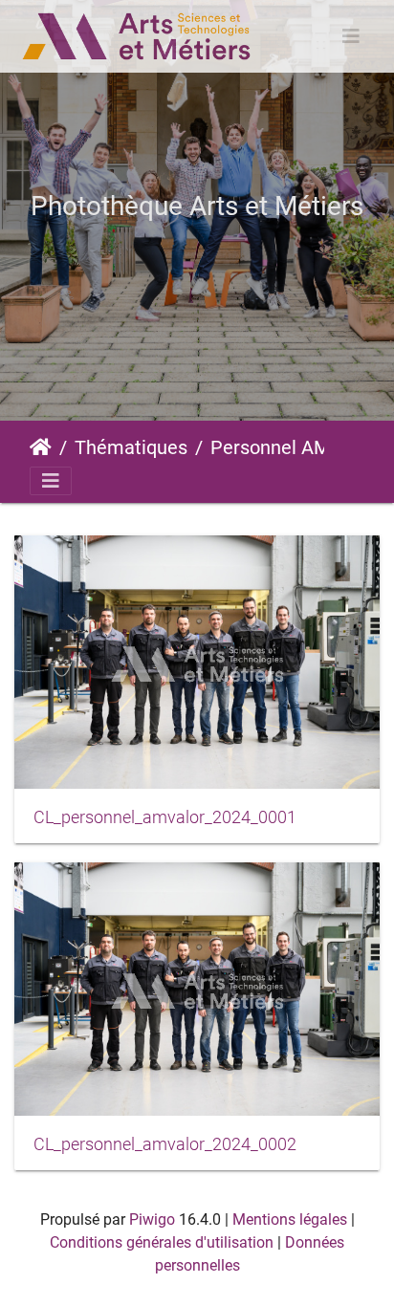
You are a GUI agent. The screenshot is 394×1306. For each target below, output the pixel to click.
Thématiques (131, 447)
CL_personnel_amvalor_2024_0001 (164, 817)
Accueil (41, 447)
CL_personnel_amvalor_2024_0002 (164, 1144)
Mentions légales (289, 1219)
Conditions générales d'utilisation (162, 1242)
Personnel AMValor (289, 447)
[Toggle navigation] (351, 36)
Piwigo (152, 1219)
